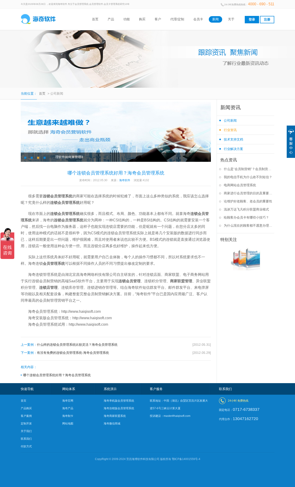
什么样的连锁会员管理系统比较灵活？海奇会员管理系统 (116, 344)
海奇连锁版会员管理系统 (119, 408)
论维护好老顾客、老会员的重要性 (248, 201)
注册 (267, 19)
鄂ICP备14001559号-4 (186, 459)
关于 (231, 19)
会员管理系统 (54, 263)
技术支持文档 (233, 139)
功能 (126, 19)
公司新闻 (230, 120)
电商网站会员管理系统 (240, 185)
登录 (252, 19)
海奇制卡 (67, 416)
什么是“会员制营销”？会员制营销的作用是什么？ (249, 169)
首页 (95, 19)
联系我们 (26, 438)
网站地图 (67, 423)
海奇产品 (67, 408)
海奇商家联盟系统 (115, 416)
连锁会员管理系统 (57, 196)
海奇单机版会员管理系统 (119, 400)
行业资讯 (230, 130)
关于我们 (26, 431)
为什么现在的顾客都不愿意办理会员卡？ (249, 225)
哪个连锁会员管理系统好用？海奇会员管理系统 (57, 375)
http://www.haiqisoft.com (81, 311)
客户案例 (26, 416)
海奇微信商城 (112, 423)
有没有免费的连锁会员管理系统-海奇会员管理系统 (116, 353)
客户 (158, 19)
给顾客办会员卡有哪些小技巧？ (246, 217)
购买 (142, 19)
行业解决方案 (233, 149)
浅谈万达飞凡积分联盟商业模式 (246, 209)
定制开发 (26, 423)
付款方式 (26, 446)
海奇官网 (67, 400)
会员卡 (198, 19)
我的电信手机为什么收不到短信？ (248, 177)
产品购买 (26, 408)
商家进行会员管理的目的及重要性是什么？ (249, 193)
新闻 (215, 19)
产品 (111, 19)
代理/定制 (177, 19)
